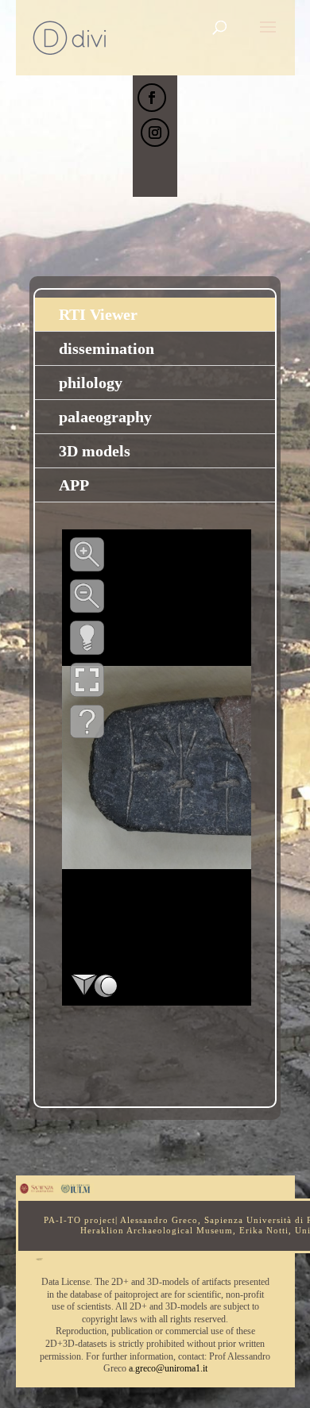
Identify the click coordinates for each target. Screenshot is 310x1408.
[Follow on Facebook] (152, 97)
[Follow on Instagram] (155, 132)
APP (74, 485)
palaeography (105, 416)
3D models (94, 451)
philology (90, 382)
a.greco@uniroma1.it (168, 1368)
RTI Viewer (98, 314)
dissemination (106, 348)
